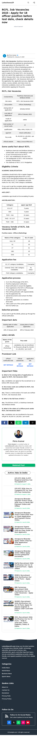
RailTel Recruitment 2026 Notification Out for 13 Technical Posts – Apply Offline (24, 566)
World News (6, 671)
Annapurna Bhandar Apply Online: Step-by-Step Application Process (23, 541)
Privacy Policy (6, 699)
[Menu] (34, 3)
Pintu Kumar (13, 55)
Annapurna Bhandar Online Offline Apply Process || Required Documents (22, 553)
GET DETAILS (8, 365)
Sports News (6, 676)
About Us (5, 687)
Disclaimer (5, 693)
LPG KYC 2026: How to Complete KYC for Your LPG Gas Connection (23, 490)
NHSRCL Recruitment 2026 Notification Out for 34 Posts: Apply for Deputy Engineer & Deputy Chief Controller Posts (24, 605)
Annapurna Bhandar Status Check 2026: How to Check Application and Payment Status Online (24, 516)
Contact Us (5, 690)
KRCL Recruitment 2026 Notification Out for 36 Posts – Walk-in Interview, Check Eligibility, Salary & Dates (23, 621)
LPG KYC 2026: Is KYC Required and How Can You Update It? (23, 480)
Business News (7, 673)
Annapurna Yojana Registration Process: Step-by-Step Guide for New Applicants (24, 529)
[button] (28, 2)
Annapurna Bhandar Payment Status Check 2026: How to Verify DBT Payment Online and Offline (24, 502)
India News (6, 668)
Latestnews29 (8, 3)
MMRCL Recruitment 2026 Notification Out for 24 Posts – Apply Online (23, 578)
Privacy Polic (6, 696)
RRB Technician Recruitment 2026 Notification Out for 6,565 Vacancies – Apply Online (24, 591)
